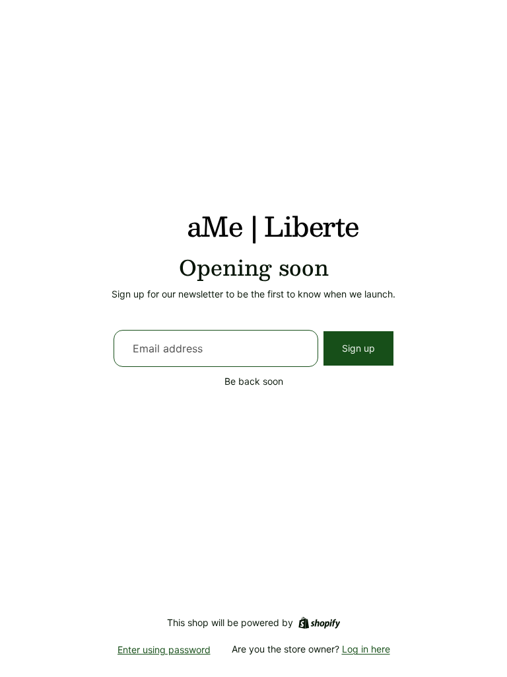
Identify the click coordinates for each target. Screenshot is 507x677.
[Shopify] (319, 623)
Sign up (358, 348)
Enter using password (164, 649)
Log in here (366, 649)
